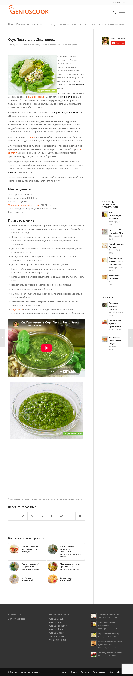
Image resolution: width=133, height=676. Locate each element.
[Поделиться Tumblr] (51, 516)
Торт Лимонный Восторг (109, 633)
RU (118, 2)
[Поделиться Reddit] (70, 516)
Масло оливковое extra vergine (24, 204)
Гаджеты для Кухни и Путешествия (115, 323)
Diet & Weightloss (16, 618)
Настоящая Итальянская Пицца (115, 340)
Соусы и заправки (48, 45)
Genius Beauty (56, 618)
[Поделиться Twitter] (22, 516)
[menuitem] (113, 2)
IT (124, 2)
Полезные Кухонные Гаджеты (113, 306)
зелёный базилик (37, 96)
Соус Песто (17, 309)
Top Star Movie (56, 636)
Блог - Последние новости (25, 24)
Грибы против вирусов (108, 614)
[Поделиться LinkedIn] (42, 516)
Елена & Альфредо (69, 45)
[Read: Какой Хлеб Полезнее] (105, 277)
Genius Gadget (56, 632)
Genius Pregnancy (58, 625)
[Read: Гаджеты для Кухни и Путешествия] (105, 322)
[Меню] (120, 12)
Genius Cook (55, 622)
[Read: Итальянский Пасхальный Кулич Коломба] (94, 643)
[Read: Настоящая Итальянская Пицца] (105, 339)
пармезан (53, 499)
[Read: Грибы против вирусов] (94, 616)
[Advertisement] (47, 51)
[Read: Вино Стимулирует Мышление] (105, 214)
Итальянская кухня (31, 45)
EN (113, 2)
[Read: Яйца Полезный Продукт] (105, 246)
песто (61, 499)
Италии (31, 137)
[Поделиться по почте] (80, 516)
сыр (72, 499)
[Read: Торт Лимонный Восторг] (94, 635)
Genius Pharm (56, 629)
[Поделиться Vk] (61, 516)
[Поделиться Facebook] (13, 516)
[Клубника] (2, 338)
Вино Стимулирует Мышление (115, 215)
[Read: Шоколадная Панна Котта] (94, 654)
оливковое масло (38, 499)
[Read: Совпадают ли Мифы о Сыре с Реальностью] (105, 260)
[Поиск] (113, 12)
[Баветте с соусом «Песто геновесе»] (130, 338)
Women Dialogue (57, 639)
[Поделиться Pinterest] (32, 516)
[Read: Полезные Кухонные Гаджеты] (105, 305)
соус (67, 499)
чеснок (78, 499)
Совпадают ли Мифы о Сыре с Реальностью (116, 261)
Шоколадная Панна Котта (110, 652)
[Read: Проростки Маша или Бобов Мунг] (105, 232)
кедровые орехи (22, 499)
